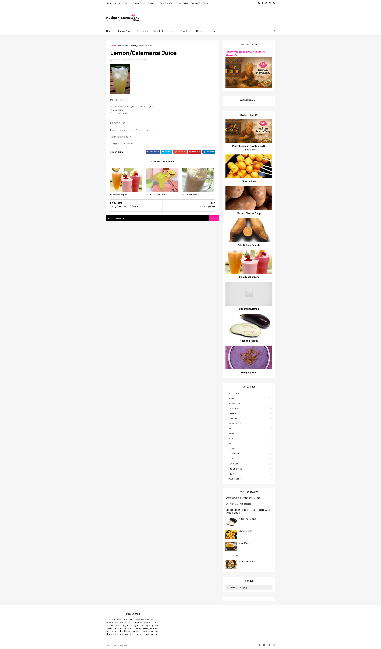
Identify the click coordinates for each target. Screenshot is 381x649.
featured (233, 418)
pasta (231, 433)
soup (231, 474)
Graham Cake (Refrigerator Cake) (242, 497)
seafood (233, 464)
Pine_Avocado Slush (156, 194)
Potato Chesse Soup (249, 213)
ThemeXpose (121, 645)
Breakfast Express (119, 194)
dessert (232, 413)
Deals (205, 3)
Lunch (171, 31)
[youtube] (274, 3)
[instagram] (270, 3)
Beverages (141, 31)
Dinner (213, 31)
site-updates (235, 469)
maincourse (234, 423)
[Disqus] (162, 258)
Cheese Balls (249, 181)
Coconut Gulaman (249, 308)
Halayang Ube (249, 372)
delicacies (233, 408)
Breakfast (158, 31)
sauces (232, 459)
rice (230, 444)
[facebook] (262, 3)
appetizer (233, 393)
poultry (232, 439)
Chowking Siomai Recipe (238, 504)
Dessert (200, 31)
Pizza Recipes (232, 555)
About (117, 3)
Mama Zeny (124, 31)
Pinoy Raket (182, 3)
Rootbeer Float (190, 194)
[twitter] (266, 3)
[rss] (259, 3)
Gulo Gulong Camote (248, 245)
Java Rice (244, 543)
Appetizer (186, 31)
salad (231, 449)
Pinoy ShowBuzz (167, 3)
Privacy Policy (139, 3)
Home (109, 3)
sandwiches (234, 454)
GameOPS (195, 3)
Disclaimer (152, 3)
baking (232, 398)
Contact (126, 3)
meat (231, 428)
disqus (214, 218)
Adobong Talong (249, 340)
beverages (123, 45)
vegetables (234, 479)
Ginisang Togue (247, 561)
